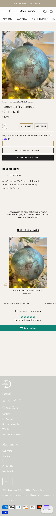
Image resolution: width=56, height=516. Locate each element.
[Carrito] (51, 11)
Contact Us (7, 466)
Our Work (7, 451)
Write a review (28, 328)
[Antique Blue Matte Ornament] (28, 262)
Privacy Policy (7, 495)
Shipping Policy (35, 495)
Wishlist (6, 429)
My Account (8, 419)
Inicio (4, 102)
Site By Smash (8, 500)
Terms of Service (39, 490)
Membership (8, 471)
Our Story (6, 456)
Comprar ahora (28, 157)
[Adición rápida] (6, 284)
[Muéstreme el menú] (4, 11)
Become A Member (11, 424)
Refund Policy (21, 495)
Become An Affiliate (11, 434)
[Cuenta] (45, 11)
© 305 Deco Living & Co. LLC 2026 (16, 490)
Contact (6, 414)
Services (6, 461)
